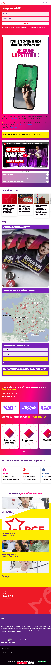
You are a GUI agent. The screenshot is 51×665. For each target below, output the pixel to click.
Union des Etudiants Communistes (29, 626)
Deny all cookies (22, 663)
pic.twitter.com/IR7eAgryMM (23, 124)
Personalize (31, 663)
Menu (46, 2)
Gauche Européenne (44, 626)
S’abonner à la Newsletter (7, 652)
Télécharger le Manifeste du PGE (16, 631)
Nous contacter (5, 648)
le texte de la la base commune (29, 134)
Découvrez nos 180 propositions (11, 393)
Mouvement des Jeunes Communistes (10, 626)
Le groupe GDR (40, 630)
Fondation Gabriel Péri (13, 630)
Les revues (4, 630)
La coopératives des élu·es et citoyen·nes (18, 628)
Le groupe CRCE (32, 630)
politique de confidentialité (9, 29)
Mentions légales (5, 656)
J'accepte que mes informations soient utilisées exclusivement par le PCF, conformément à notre (25, 28)
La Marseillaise (46, 628)
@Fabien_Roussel (13, 118)
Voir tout (15, 190)
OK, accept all (42, 661)
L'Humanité (39, 628)
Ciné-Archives (23, 630)
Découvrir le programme (25, 452)
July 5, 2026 (14, 127)
